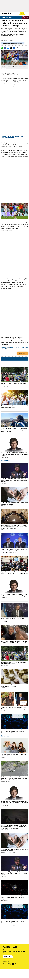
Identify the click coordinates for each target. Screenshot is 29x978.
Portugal (4, 348)
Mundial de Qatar (24, 347)
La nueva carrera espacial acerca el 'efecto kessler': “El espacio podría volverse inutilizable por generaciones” (14, 897)
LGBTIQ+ (17, 347)
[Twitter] (11, 48)
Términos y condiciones (14, 975)
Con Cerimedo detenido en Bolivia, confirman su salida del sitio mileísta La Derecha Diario (14, 641)
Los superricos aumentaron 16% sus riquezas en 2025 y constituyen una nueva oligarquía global (14, 708)
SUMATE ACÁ (7, 956)
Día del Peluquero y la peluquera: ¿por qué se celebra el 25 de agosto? (13, 755)
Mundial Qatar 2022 (6, 17)
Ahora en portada (5, 460)
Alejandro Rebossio (5, 433)
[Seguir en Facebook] (5, 964)
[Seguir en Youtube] (13, 964)
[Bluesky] (8, 48)
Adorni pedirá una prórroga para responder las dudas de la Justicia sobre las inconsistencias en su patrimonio (14, 620)
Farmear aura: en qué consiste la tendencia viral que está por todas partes (14, 406)
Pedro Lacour (4, 483)
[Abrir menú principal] (27, 13)
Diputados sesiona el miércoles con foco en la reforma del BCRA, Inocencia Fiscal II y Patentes (14, 572)
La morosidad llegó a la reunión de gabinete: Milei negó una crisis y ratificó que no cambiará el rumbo (14, 480)
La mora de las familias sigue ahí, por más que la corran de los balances (14, 503)
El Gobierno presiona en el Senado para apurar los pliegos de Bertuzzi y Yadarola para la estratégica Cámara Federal (14, 551)
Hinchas (8, 348)
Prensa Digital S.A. (14, 971)
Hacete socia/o (22, 13)
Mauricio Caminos (4, 457)
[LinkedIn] (14, 48)
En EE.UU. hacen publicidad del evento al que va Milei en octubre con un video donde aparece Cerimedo (14, 454)
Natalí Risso (3, 710)
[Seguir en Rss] (15, 964)
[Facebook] (5, 48)
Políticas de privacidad (14, 973)
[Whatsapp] (2, 48)
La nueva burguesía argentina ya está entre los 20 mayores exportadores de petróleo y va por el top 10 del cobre (14, 430)
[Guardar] (17, 48)
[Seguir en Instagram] (10, 964)
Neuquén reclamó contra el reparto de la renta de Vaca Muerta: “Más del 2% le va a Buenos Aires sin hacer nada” (14, 731)
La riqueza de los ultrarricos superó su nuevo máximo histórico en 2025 (13, 685)
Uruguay (12, 347)
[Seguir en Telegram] (8, 964)
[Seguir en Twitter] (3, 964)
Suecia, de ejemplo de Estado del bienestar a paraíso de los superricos (13, 384)
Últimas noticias (5, 736)
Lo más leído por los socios (8, 365)
